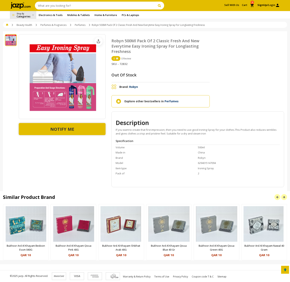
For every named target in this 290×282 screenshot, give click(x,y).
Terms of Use (161, 276)
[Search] (159, 5)
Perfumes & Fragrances (53, 25)
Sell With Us (231, 5)
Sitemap (221, 276)
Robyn (133, 87)
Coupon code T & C (203, 276)
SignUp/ (262, 5)
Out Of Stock (124, 75)
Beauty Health (24, 25)
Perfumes (80, 25)
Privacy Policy (180, 276)
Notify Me (62, 129)
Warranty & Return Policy (137, 276)
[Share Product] (98, 41)
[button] (7, 25)
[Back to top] (285, 270)
